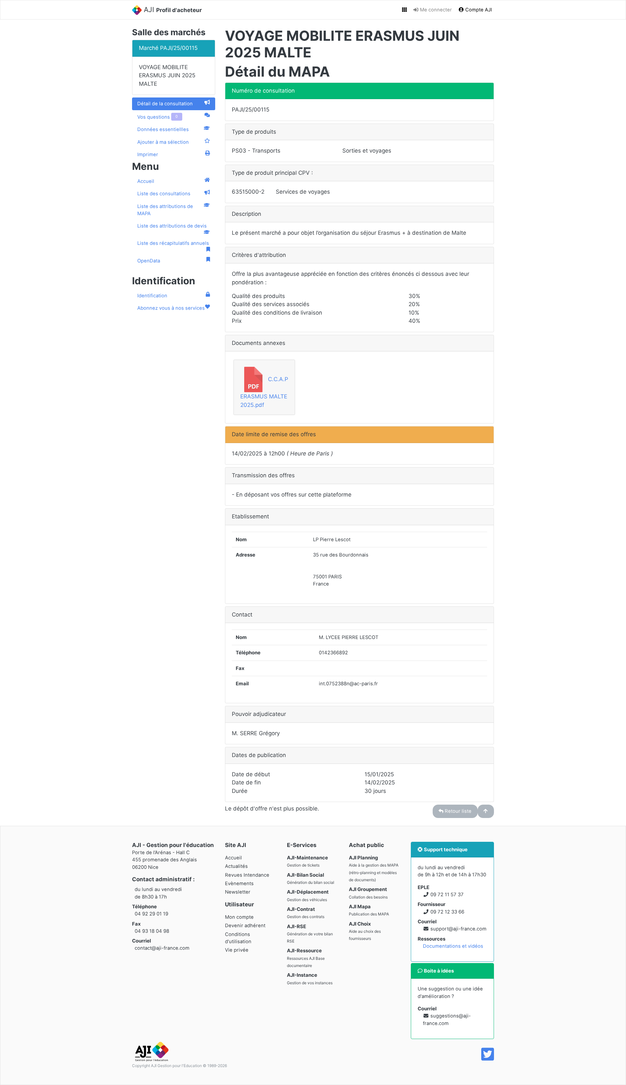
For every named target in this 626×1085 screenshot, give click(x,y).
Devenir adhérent (245, 926)
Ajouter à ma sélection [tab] (163, 142)
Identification (152, 296)
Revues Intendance (247, 875)
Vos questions (157, 117)
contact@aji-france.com (162, 948)
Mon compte (239, 917)
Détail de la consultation (165, 104)
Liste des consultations (163, 194)
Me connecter (435, 10)
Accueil (145, 181)
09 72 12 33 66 (447, 912)
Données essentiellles (163, 129)
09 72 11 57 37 (447, 895)
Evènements (239, 883)
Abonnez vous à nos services (171, 308)
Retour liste (457, 811)
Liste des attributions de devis (172, 226)
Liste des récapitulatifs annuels (173, 243)
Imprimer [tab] (147, 154)
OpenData (148, 261)
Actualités (236, 866)
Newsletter (237, 892)
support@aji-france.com (458, 929)
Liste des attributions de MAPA (165, 209)
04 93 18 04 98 (152, 931)
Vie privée (236, 950)
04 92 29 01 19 (151, 914)
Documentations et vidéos (453, 946)
